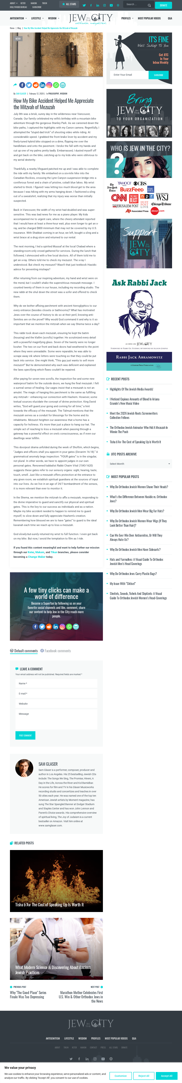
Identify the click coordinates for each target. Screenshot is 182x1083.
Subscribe (91, 571)
